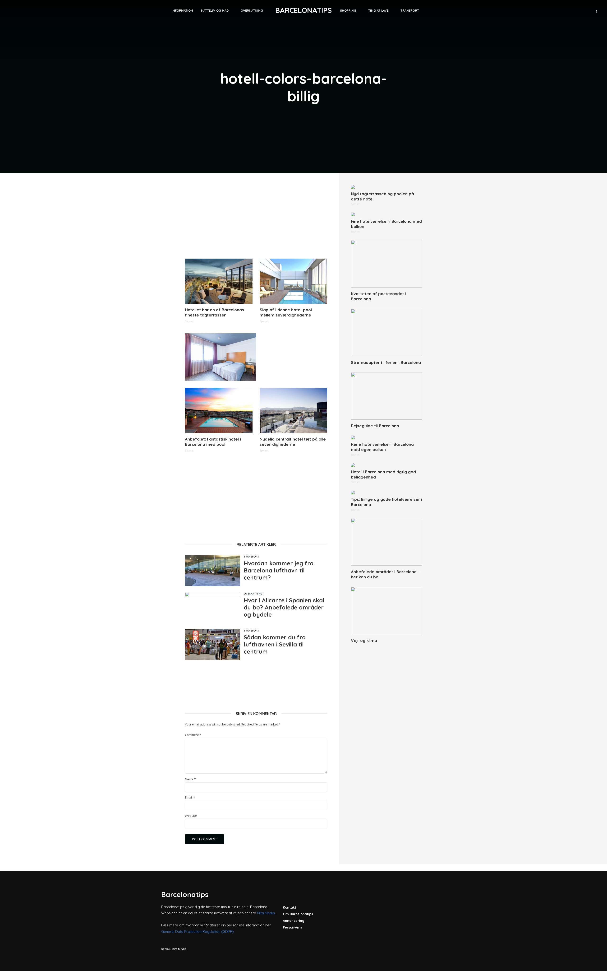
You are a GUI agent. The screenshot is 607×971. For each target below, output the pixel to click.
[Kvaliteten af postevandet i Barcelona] (386, 264)
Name (190, 779)
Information (182, 10)
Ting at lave (378, 10)
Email (190, 797)
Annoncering (293, 921)
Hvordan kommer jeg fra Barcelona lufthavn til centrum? (278, 570)
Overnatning (252, 10)
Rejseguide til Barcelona (375, 425)
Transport (409, 10)
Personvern (292, 927)
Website (191, 816)
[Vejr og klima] (386, 610)
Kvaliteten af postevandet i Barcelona (378, 296)
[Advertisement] (256, 218)
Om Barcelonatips (298, 914)
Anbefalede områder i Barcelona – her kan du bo (385, 574)
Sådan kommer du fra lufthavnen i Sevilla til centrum (275, 644)
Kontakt (289, 907)
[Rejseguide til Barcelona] (386, 396)
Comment (193, 735)
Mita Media (266, 913)
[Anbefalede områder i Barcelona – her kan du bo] (386, 542)
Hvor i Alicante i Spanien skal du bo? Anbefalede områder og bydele (284, 607)
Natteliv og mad (215, 10)
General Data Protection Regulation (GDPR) (197, 931)
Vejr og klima (364, 640)
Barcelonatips (303, 10)
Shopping (348, 10)
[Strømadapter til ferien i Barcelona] (386, 332)
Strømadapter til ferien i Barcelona (386, 362)
